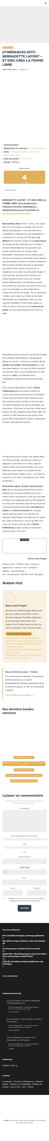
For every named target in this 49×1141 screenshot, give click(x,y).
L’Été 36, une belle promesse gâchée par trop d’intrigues (22, 962)
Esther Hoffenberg (37, 148)
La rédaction (7, 1081)
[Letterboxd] (34, 1113)
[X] (10, 1113)
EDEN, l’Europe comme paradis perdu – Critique (24, 641)
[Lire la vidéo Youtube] (24, 440)
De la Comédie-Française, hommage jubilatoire (23, 935)
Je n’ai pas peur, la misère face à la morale (21, 948)
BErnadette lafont (24, 757)
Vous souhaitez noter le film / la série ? (24, 836)
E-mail (12, 888)
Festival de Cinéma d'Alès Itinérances (24, 775)
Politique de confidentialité (20, 1084)
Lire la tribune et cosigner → (19, 695)
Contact (31, 1087)
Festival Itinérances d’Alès (16, 213)
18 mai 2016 (25, 158)
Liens (24, 1087)
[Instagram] (15, 1113)
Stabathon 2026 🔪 (9, 1065)
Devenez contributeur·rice (24, 1081)
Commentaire (24, 808)
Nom (24, 878)
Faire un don (15, 1087)
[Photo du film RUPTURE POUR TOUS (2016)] (10, 546)
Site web (36, 888)
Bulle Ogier (15, 155)
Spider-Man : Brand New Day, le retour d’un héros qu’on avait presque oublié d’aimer (24, 955)
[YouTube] (20, 1113)
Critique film (8, 47)
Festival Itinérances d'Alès (24, 781)
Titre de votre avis (24, 857)
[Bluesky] (29, 1113)
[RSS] (43, 1113)
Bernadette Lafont (19, 152)
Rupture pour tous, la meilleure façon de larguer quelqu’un (30, 546)
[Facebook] (6, 1113)
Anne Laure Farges (9, 69)
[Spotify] (38, 1113)
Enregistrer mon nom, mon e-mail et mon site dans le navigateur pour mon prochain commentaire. (26, 900)
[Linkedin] (24, 1113)
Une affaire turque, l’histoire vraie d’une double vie (23, 942)
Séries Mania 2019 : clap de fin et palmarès (22, 638)
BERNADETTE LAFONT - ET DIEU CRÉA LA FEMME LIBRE (24, 763)
